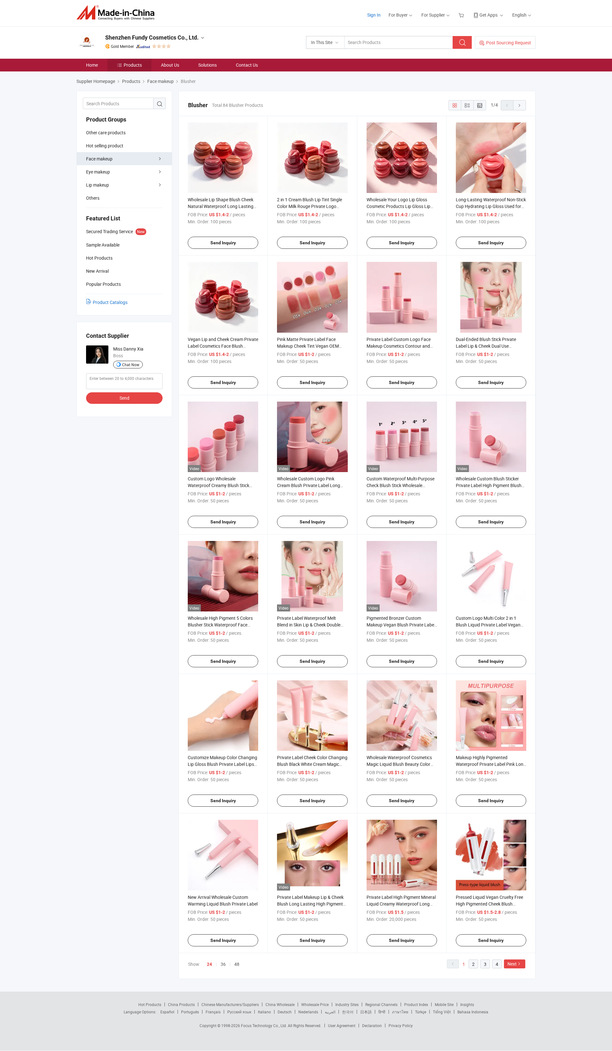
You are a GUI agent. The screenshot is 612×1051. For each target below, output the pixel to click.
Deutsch (285, 1011)
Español (167, 1011)
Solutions (207, 65)
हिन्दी (381, 1011)
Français (213, 1011)
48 (236, 964)
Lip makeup (97, 185)
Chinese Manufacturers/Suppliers (230, 1004)
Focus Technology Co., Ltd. (264, 1025)
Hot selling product (104, 146)
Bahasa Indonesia (472, 1011)
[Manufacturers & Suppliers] (117, 12)
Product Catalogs (110, 302)
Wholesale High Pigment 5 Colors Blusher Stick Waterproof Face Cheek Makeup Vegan (220, 624)
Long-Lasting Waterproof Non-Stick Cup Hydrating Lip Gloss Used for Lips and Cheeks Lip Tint (491, 206)
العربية (330, 1011)
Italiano (264, 1011)
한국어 (347, 1011)
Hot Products (149, 1004)
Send (124, 398)
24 (209, 964)
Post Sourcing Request (508, 43)
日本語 (366, 1011)
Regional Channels (381, 1004)
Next (512, 964)
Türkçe (420, 1011)
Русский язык (239, 1011)
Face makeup (99, 159)
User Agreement (341, 1025)
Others (92, 198)
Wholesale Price (315, 1004)
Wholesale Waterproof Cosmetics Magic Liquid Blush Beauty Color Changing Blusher (399, 764)
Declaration (372, 1025)
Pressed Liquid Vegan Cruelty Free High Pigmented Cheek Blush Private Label (489, 904)
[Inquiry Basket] (462, 15)
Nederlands (308, 1011)
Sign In (374, 15)
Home (92, 65)
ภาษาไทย (400, 1011)
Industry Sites (347, 1004)
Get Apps (488, 15)
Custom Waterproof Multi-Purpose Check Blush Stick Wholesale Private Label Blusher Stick (400, 485)
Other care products (106, 133)
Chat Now (130, 364)
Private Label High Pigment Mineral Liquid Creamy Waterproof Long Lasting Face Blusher (401, 904)
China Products (181, 1004)
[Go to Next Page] (520, 105)
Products (133, 65)
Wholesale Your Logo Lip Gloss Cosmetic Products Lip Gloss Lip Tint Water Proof (398, 206)
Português (190, 1011)
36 (223, 964)
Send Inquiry (223, 242)
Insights (467, 1004)
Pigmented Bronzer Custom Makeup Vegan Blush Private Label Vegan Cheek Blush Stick (401, 624)
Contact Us (247, 65)
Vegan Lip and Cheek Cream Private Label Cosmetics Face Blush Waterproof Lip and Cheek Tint (223, 346)
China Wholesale (280, 1004)
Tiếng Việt (442, 1011)
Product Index (416, 1004)
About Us (170, 65)
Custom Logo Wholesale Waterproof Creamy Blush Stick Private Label (218, 485)
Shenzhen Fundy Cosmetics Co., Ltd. (152, 37)
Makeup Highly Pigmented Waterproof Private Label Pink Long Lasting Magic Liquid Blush (491, 764)
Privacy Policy (401, 1025)
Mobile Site (444, 1004)
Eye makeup (98, 172)
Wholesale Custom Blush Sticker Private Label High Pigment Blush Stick (488, 485)
